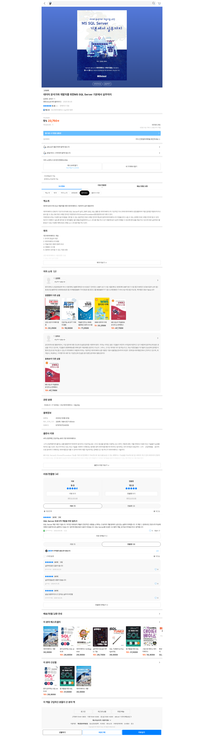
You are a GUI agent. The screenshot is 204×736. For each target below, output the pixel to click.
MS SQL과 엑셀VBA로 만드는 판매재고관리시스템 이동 (118, 314)
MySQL (77, 405)
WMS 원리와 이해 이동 (102, 313)
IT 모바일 (55, 405)
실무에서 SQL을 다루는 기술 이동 (100, 641)
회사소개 (109, 724)
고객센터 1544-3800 (79, 717)
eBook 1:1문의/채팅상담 (122, 717)
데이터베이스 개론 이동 (50, 641)
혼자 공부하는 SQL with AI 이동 (67, 641)
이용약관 (73, 724)
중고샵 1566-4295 (107, 717)
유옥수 (51, 99)
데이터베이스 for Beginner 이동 (83, 641)
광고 (132, 724)
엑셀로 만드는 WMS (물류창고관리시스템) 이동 (85, 314)
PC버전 (102, 724)
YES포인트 (47, 125)
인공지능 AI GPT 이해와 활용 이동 (69, 313)
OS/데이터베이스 (66, 405)
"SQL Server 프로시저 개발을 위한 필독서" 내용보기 (102, 524)
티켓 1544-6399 (93, 717)
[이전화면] (44, 3)
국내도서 (47, 405)
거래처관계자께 (117, 724)
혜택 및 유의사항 (73, 498)
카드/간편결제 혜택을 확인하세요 (147, 139)
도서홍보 (126, 724)
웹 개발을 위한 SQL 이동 (133, 641)
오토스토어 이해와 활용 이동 (52, 313)
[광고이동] (154, 3)
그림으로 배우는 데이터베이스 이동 (149, 641)
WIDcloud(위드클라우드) (52, 102)
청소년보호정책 (94, 724)
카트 (159, 3)
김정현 (45, 99)
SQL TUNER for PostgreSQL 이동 (116, 641)
